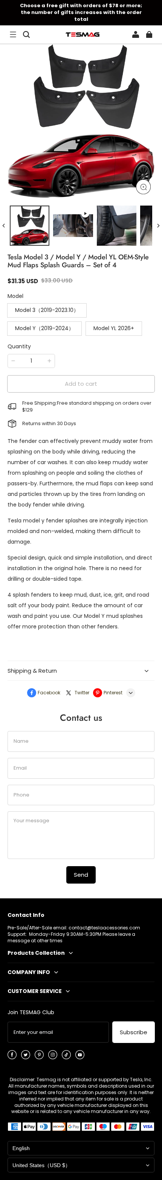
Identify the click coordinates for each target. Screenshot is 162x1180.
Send (81, 875)
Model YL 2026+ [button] (113, 328)
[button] (13, 34)
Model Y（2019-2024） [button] (44, 328)
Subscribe (133, 1032)
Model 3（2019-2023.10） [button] (47, 310)
